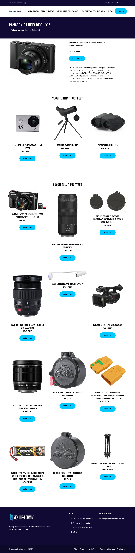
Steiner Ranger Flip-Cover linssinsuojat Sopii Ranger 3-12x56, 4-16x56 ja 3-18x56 (107, 219)
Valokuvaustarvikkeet (20, 30)
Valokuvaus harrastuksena (41, 11)
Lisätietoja (77, 58)
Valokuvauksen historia (93, 11)
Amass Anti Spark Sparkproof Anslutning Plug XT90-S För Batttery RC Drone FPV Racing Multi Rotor (107, 395)
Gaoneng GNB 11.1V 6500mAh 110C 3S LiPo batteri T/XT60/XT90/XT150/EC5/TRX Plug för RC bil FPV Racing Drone (27, 476)
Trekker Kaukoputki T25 (67, 145)
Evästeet (94, 549)
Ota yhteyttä (85, 549)
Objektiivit (36, 30)
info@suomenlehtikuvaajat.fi (114, 3)
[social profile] (25, 3)
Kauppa (121, 11)
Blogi (110, 11)
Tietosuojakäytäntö (107, 549)
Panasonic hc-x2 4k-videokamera (107, 325)
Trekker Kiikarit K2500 (108, 145)
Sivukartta (121, 549)
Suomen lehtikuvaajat (67, 11)
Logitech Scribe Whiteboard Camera (67, 283)
